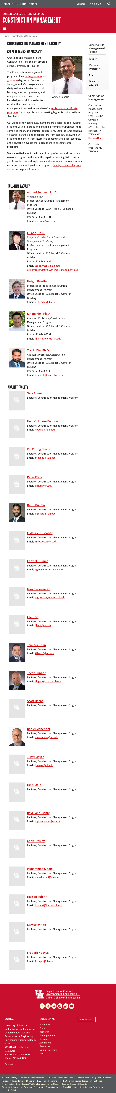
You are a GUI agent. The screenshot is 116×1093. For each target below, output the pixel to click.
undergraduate (33, 76)
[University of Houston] (19, 3)
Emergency (95, 1077)
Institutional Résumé (60, 1084)
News (42, 1053)
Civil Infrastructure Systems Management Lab (52, 269)
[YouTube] (71, 1006)
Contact (81, 3)
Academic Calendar (66, 1077)
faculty (56, 165)
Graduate (44, 1038)
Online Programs (48, 1049)
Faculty (93, 58)
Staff (91, 74)
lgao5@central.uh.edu (47, 265)
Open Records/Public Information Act (32, 1084)
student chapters (71, 165)
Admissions (45, 1042)
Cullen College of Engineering (23, 13)
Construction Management (32, 20)
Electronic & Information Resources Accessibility (23, 1087)
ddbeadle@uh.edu (45, 302)
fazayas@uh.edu (44, 961)
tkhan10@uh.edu (44, 653)
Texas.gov (6, 1081)
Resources (44, 1046)
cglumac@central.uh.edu (49, 569)
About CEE (44, 1024)
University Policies (10, 1090)
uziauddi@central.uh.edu (49, 375)
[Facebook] (42, 1006)
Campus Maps (83, 1077)
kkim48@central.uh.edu (48, 338)
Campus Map (95, 137)
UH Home (52, 1077)
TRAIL (38, 1081)
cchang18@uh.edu (45, 457)
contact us (21, 161)
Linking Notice (96, 1081)
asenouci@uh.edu (45, 221)
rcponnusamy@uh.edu (47, 821)
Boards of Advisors (94, 83)
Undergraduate (47, 1035)
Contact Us (10, 1064)
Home (6, 35)
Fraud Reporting (50, 1081)
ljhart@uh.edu (43, 625)
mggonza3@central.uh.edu (50, 597)
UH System (107, 1077)
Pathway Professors (95, 66)
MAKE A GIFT (86, 1019)
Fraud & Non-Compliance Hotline (73, 1081)
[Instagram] (59, 1006)
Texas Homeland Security (23, 1081)
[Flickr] (53, 1006)
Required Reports (78, 1084)
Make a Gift (95, 3)
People (43, 1028)
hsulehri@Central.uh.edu (48, 905)
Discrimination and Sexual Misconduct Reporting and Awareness (74, 1087)
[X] (48, 1006)
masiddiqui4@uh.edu (47, 877)
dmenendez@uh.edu (46, 737)
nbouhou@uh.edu (45, 429)
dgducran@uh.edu (45, 513)
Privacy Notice (8, 1084)
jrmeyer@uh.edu (44, 765)
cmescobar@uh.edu (46, 541)
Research (44, 1031)
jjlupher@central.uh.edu (48, 681)
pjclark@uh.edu (43, 485)
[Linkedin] (65, 1006)
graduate (12, 80)
